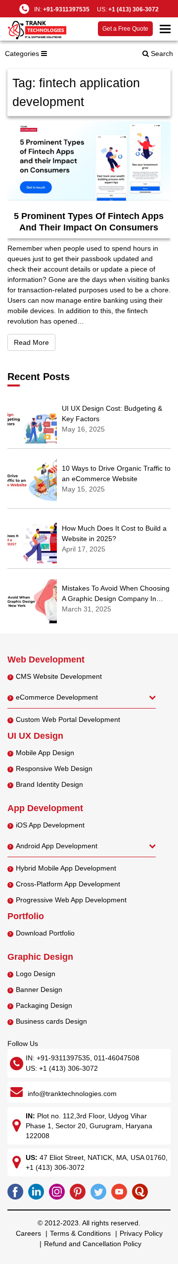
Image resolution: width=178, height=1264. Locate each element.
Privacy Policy (141, 1233)
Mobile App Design (45, 753)
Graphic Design (40, 957)
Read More (34, 342)
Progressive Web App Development (71, 900)
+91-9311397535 (66, 9)
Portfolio (25, 916)
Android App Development (56, 846)
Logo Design (35, 974)
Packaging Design (44, 1005)
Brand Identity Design (49, 784)
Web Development (46, 659)
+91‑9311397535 (63, 1058)
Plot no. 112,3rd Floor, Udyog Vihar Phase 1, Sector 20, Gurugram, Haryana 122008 (89, 1126)
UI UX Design (35, 736)
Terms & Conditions (80, 1233)
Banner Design (39, 989)
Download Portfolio (45, 933)
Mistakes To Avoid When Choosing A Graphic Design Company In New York (116, 598)
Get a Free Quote (125, 28)
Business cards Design (51, 1021)
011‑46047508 (116, 1058)
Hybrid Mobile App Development (66, 868)
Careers (28, 1233)
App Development (45, 808)
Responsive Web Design (54, 768)
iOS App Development (50, 825)
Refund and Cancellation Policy (92, 1244)
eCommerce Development (57, 697)
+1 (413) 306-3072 (133, 9)
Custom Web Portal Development (68, 719)
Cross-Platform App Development (68, 884)
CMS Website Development (59, 676)
